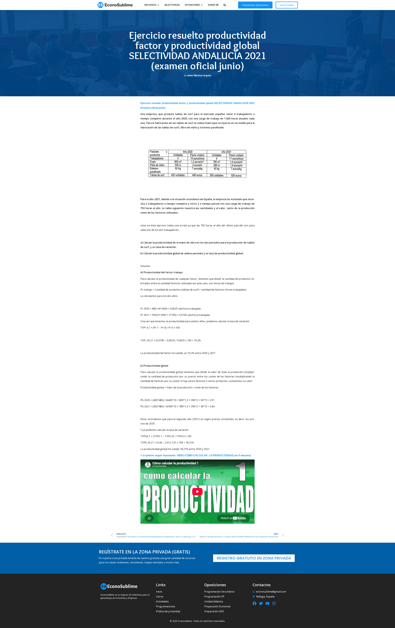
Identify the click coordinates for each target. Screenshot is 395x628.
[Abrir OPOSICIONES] (202, 5)
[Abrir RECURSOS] (158, 5)
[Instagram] (274, 603)
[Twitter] (261, 603)
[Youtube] (267, 603)
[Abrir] (228, 5)
